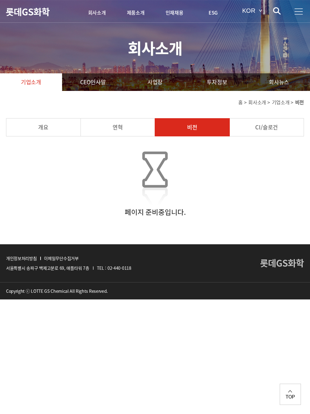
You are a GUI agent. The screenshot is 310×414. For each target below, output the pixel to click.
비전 (192, 127)
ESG (213, 12)
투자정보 (217, 82)
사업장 (155, 82)
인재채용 (174, 12)
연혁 (118, 127)
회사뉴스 (279, 82)
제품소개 (136, 12)
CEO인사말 (93, 82)
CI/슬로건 (266, 127)
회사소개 (97, 12)
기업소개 (31, 82)
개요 (43, 127)
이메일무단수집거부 (61, 258)
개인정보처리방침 (21, 258)
